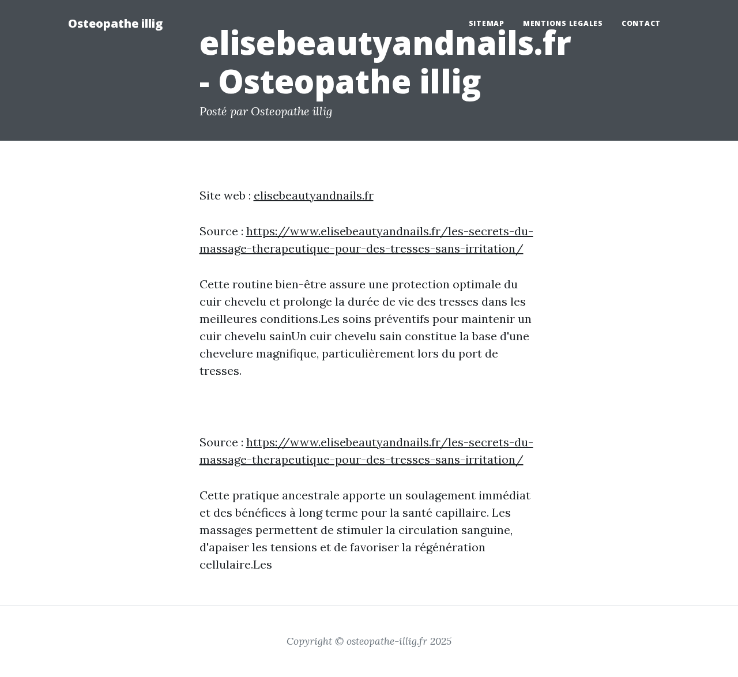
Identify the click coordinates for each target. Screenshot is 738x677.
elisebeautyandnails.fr (314, 195)
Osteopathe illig (115, 23)
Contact (641, 23)
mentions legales (563, 23)
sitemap (486, 23)
